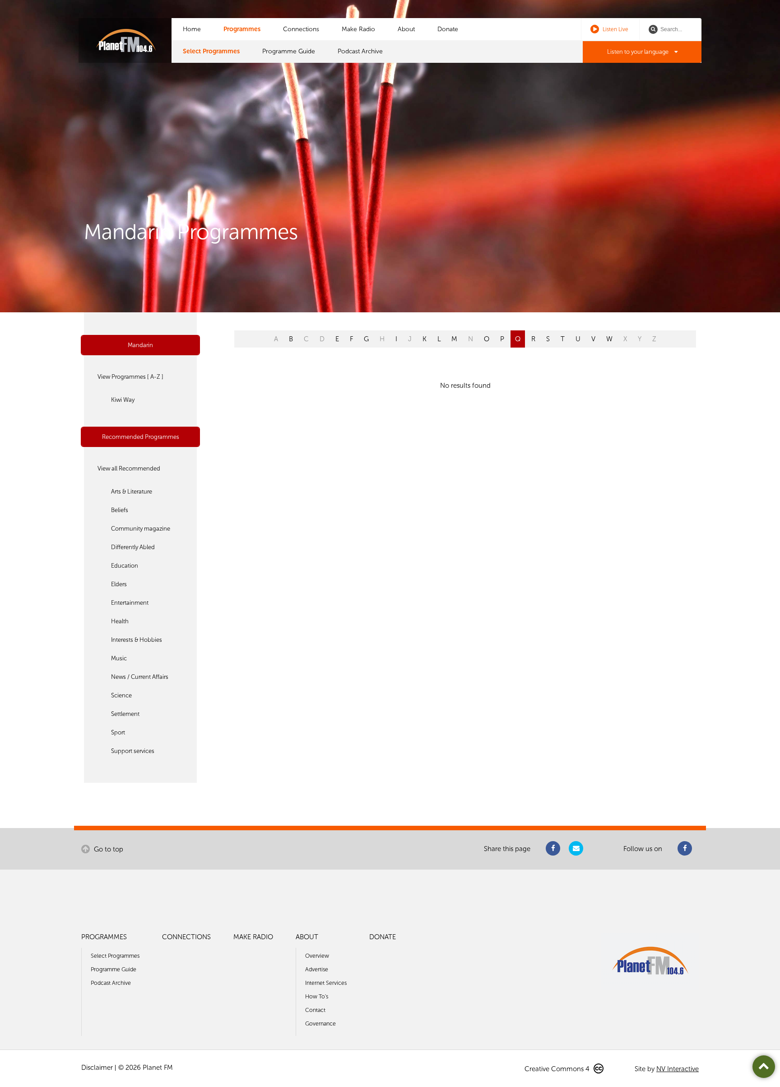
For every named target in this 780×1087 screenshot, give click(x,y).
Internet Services (326, 982)
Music (119, 658)
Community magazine (140, 528)
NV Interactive (677, 1069)
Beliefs (119, 510)
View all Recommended (129, 468)
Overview (317, 955)
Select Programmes (211, 51)
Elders (119, 584)
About (406, 29)
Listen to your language (638, 51)
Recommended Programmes (140, 436)
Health (120, 621)
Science (121, 695)
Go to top (107, 849)
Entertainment (130, 602)
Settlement (125, 714)
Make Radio (358, 29)
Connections (301, 29)
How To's (316, 996)
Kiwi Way (123, 399)
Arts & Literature (131, 491)
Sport (118, 732)
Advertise (316, 969)
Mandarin (140, 345)
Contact (315, 1010)
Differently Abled (133, 547)
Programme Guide (288, 51)
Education (124, 565)
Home (192, 29)
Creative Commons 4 (558, 1069)
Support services (132, 751)
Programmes (241, 29)
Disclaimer (97, 1067)
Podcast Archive (360, 51)
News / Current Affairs (139, 676)
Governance (320, 1023)
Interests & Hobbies (136, 639)
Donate (447, 29)
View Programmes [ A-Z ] (130, 376)
